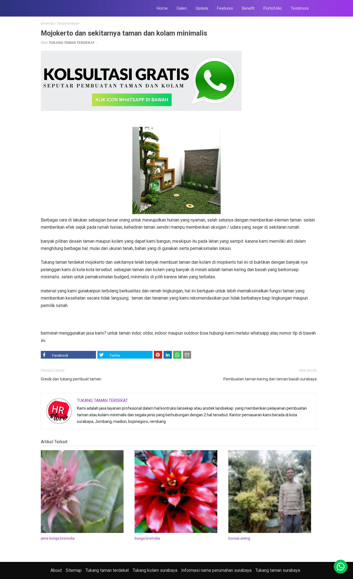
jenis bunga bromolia (57, 538)
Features (225, 8)
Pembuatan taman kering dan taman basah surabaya (270, 379)
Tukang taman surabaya (277, 570)
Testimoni (300, 8)
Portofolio (272, 8)
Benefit (248, 8)
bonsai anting (239, 538)
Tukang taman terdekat (107, 570)
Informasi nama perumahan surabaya (216, 570)
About (56, 570)
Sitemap (74, 570)
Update (202, 8)
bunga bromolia (147, 538)
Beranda (47, 23)
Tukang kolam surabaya (155, 570)
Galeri (181, 8)
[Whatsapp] (340, 566)
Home (162, 8)
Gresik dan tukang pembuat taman (71, 379)
